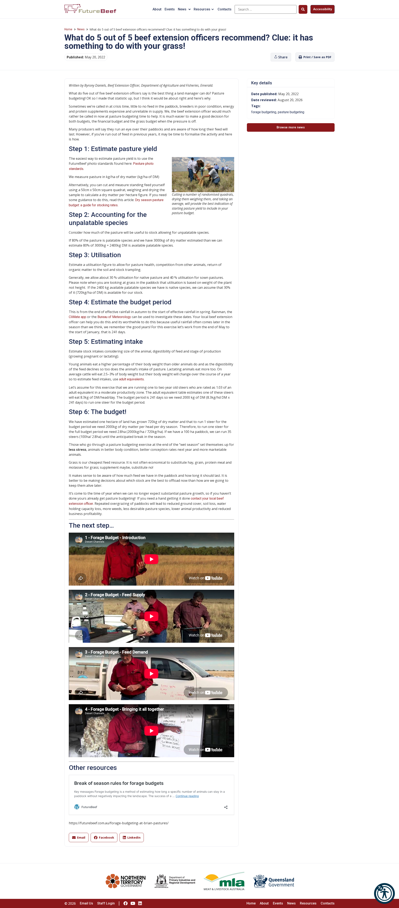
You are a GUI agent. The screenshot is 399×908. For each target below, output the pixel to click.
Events (170, 9)
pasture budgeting (291, 112)
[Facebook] (125, 903)
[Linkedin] (140, 903)
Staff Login (106, 903)
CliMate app (77, 317)
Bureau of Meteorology (114, 317)
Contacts (225, 9)
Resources (202, 9)
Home (68, 29)
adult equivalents (131, 379)
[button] (384, 893)
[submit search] (303, 9)
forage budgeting (263, 112)
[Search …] (266, 9)
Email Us (86, 903)
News (182, 9)
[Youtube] (133, 903)
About (157, 9)
